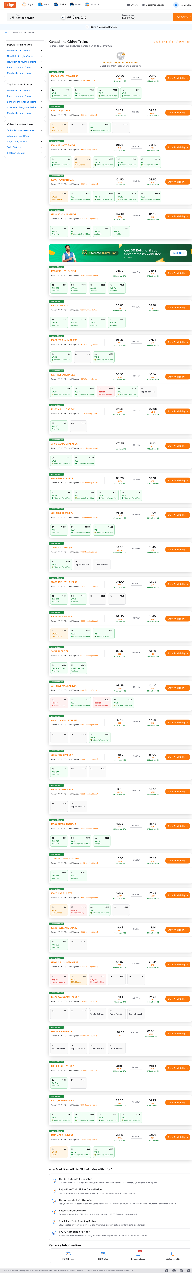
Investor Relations (122, 1270)
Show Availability (176, 78)
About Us (111, 1270)
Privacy (71, 1270)
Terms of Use (80, 1270)
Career (89, 1270)
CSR (131, 1270)
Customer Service (99, 1270)
